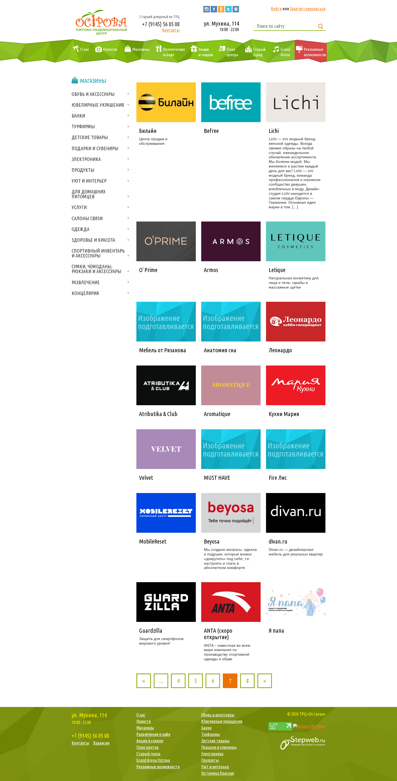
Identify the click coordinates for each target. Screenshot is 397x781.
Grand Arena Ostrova (281, 51)
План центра (227, 51)
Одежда (80, 229)
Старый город (255, 51)
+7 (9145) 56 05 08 (161, 24)
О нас (79, 51)
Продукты (83, 169)
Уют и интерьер (89, 180)
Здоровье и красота (93, 239)
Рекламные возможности (310, 51)
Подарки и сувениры (95, 148)
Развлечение (86, 282)
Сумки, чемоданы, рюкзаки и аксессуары (96, 269)
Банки (78, 115)
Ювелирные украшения (98, 104)
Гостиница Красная (217, 773)
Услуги (79, 207)
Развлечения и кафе (169, 51)
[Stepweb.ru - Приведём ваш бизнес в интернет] (302, 742)
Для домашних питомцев (88, 194)
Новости (105, 51)
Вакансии (101, 742)
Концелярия (85, 293)
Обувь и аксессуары (93, 94)
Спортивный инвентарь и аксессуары (98, 253)
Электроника (86, 159)
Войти (276, 8)
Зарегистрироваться (307, 8)
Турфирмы (83, 126)
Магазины (136, 51)
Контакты (171, 30)
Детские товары (90, 137)
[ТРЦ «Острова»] (101, 21)
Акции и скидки (200, 51)
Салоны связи (87, 218)
